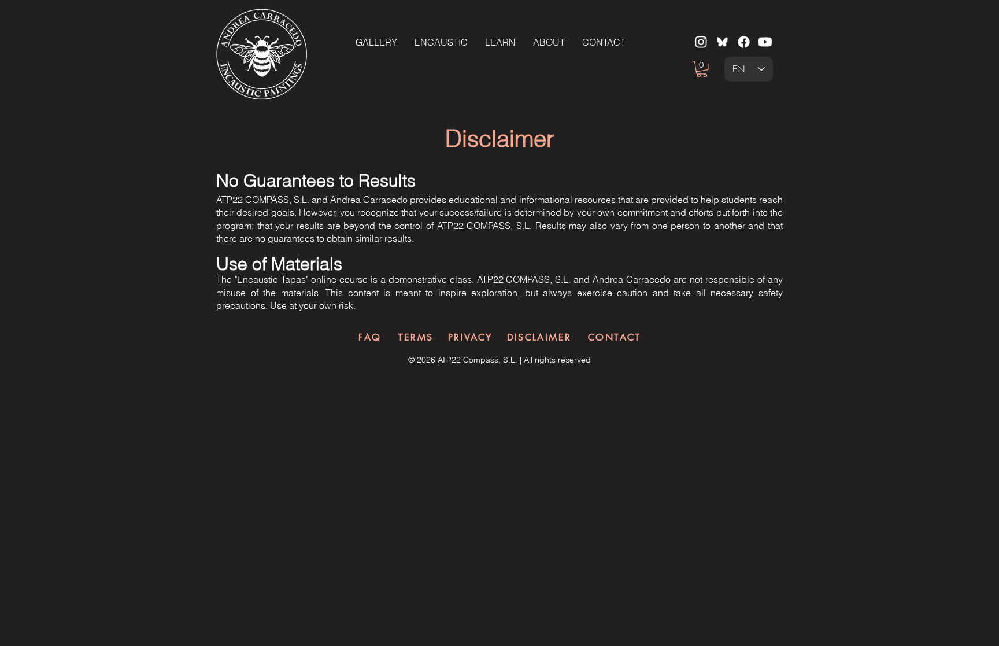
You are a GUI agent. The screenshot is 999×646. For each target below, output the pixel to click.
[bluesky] (722, 42)
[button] (702, 69)
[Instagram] (701, 42)
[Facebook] (744, 42)
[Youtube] (765, 42)
